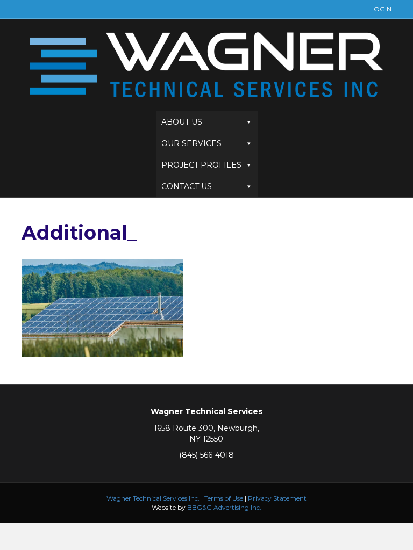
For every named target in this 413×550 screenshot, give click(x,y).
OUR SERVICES (191, 143)
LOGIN (380, 9)
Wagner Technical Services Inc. (153, 498)
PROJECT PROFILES (201, 165)
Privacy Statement (277, 498)
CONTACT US (186, 186)
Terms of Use (223, 498)
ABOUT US (181, 122)
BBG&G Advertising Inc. (224, 507)
